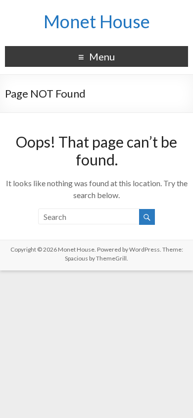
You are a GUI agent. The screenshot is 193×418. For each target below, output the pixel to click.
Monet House (97, 21)
